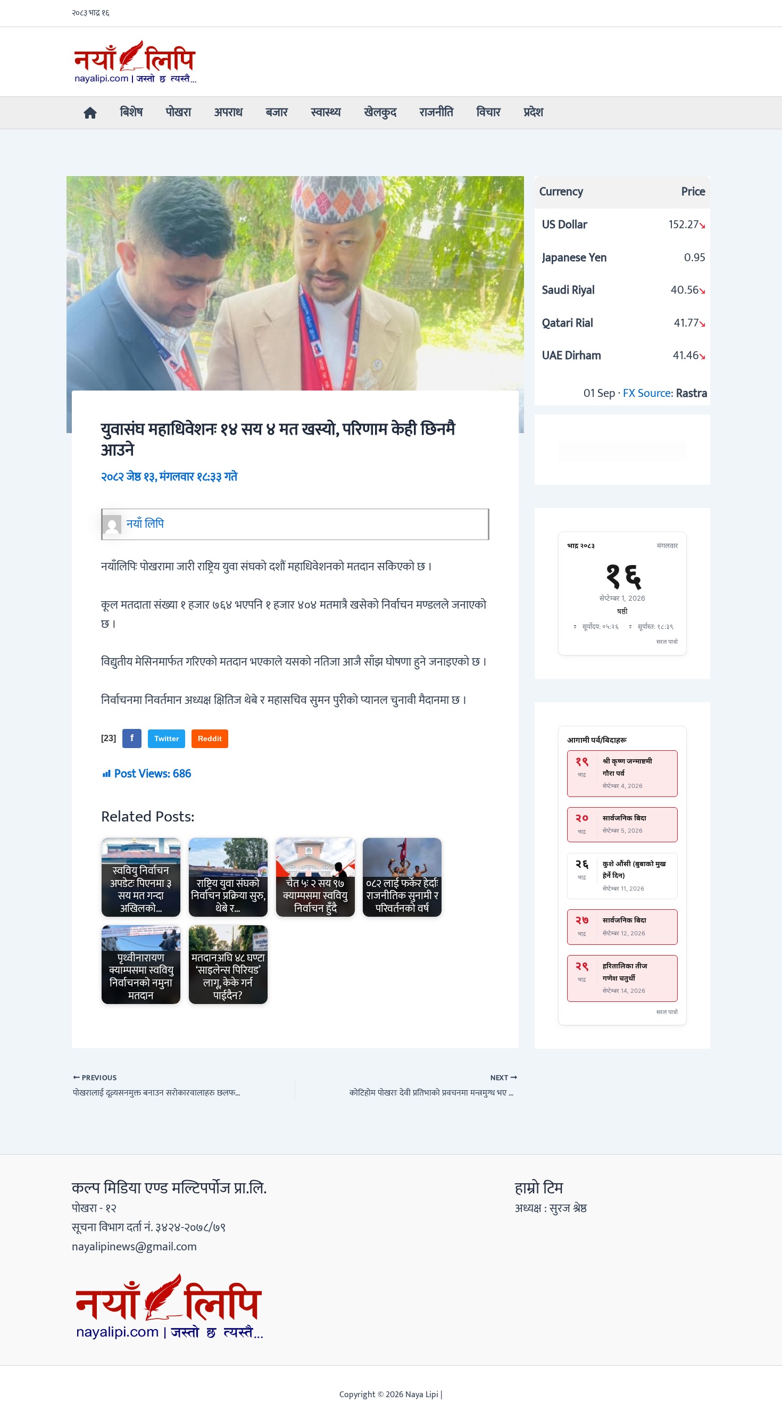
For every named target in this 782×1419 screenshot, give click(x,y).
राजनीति (436, 112)
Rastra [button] (692, 393)
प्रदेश (533, 112)
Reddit (210, 738)
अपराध (228, 112)
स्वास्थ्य (326, 112)
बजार (277, 112)
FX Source (647, 393)
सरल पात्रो (667, 641)
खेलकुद (380, 112)
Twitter (166, 738)
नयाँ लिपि (145, 524)
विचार (489, 112)
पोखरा (178, 112)
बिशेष (131, 112)
